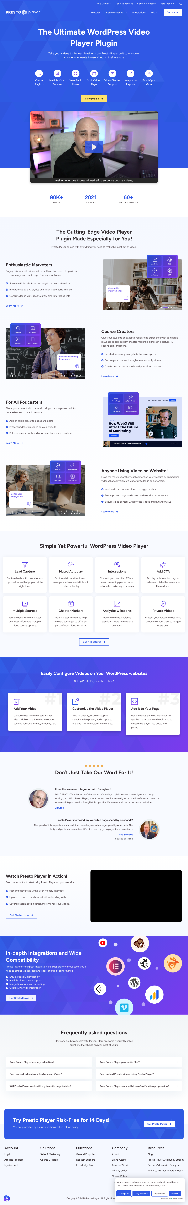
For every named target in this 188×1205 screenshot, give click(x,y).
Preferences (159, 1193)
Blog (150, 1154)
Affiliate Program (13, 1159)
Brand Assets (119, 1159)
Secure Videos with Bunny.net (164, 1165)
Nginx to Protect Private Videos (165, 1170)
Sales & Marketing (50, 1154)
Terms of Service (121, 1165)
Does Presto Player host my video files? (32, 1062)
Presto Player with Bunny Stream (166, 1159)
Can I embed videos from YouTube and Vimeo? (36, 1074)
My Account (11, 1165)
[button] (110, 3)
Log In (7, 1154)
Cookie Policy (119, 1176)
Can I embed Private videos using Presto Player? (126, 1074)
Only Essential (141, 1193)
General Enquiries (85, 1154)
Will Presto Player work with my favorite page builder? (40, 1086)
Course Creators (49, 1159)
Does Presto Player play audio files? (119, 1062)
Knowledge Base (85, 1165)
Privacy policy (119, 1170)
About (115, 1154)
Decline (174, 1193)
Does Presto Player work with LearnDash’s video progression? (134, 1086)
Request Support (85, 1159)
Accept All (124, 1193)
